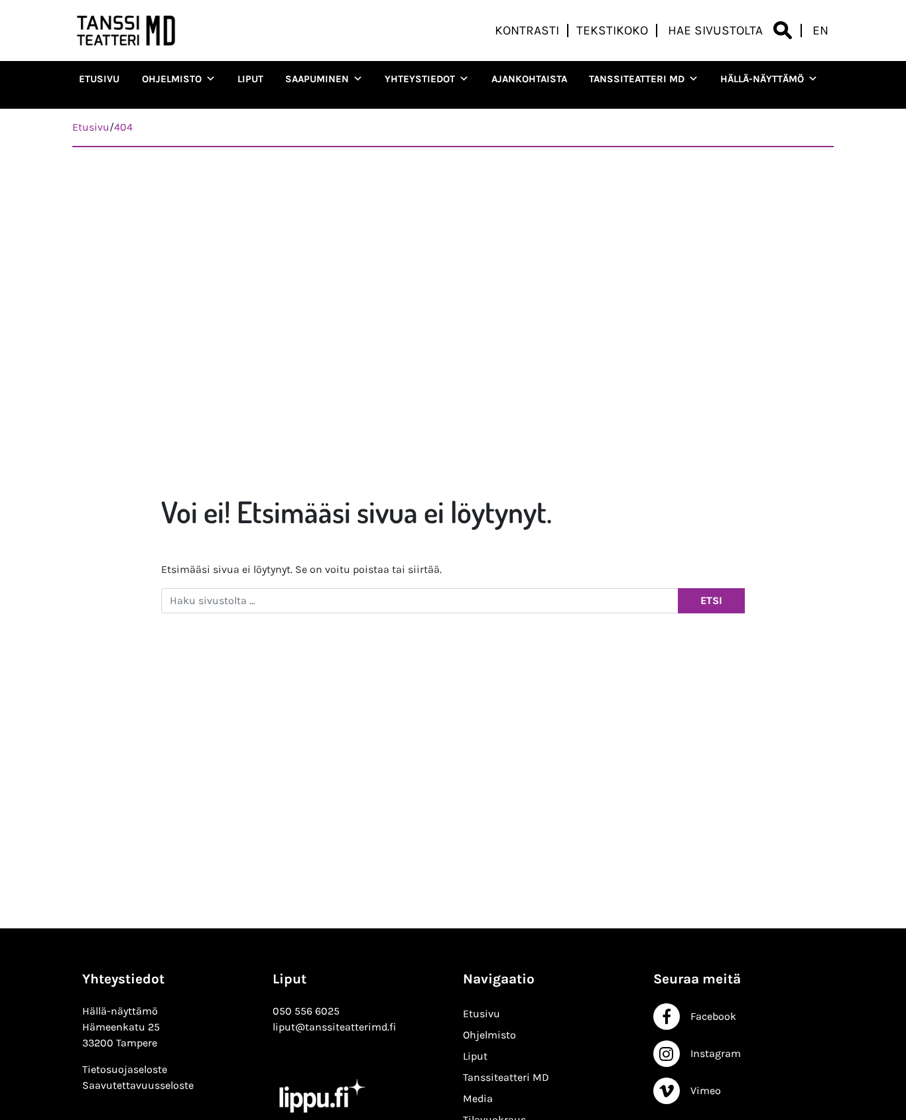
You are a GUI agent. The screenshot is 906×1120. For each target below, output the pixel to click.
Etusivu (99, 79)
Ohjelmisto (172, 79)
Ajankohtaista (529, 79)
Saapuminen (317, 79)
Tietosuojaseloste (124, 1069)
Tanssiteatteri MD (636, 79)
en (820, 30)
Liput (250, 79)
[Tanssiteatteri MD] (126, 30)
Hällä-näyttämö (762, 79)
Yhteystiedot (420, 79)
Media (478, 1098)
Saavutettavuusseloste (138, 1085)
